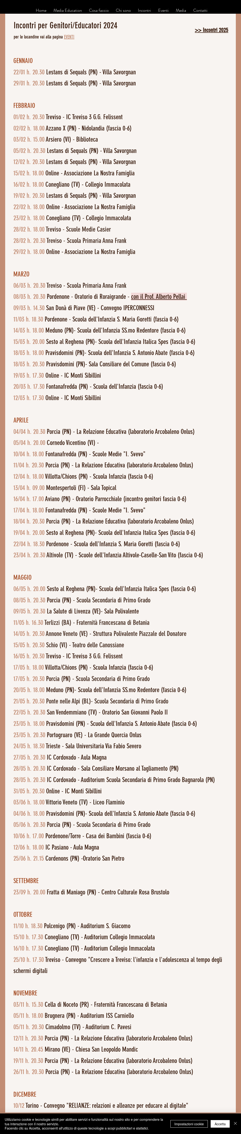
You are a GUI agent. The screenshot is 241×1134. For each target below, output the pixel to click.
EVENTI (69, 37)
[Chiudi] (235, 1123)
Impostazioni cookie (189, 1123)
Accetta (220, 1123)
